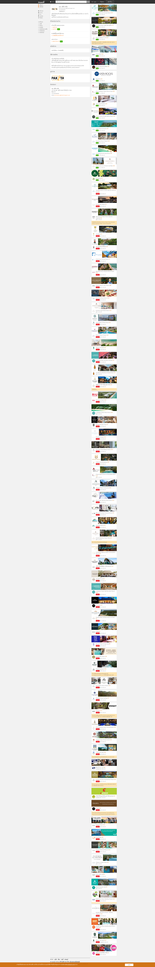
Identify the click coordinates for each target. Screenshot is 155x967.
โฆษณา (41, 17)
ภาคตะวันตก (41, 32)
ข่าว (40, 14)
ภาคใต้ (40, 24)
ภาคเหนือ (40, 27)
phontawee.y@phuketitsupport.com (68, 8)
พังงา (59, 959)
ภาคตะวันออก (41, 30)
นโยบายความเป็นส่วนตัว (75, 961)
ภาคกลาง (40, 25)
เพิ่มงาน (41, 5)
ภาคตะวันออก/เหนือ (42, 29)
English (94, 1)
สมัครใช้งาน (110, 1)
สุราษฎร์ (66, 959)
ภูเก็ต (55, 959)
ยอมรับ (129, 964)
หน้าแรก (41, 11)
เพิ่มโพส (41, 6)
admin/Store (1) (57, 41)
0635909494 (62, 9)
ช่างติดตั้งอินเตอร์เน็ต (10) (58, 35)
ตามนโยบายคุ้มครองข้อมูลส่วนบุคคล (68, 964)
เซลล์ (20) (55, 27)
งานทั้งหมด (40, 22)
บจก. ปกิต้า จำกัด (63, 6)
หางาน (53, 1)
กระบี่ (62, 959)
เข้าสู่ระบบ (102, 1)
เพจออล (41, 16)
